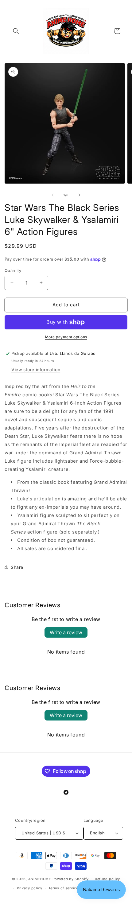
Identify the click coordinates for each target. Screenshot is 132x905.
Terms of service (63, 888)
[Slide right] (79, 195)
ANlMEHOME (39, 879)
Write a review (66, 632)
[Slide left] (52, 195)
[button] (16, 31)
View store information (35, 369)
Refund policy (107, 879)
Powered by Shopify (70, 879)
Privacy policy (29, 888)
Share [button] (17, 567)
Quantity (13, 270)
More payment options (66, 337)
